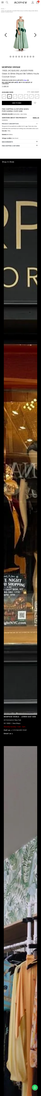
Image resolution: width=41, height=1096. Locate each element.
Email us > (8, 733)
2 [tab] (10, 57)
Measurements (7, 142)
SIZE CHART (35, 92)
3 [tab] (13, 57)
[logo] (20, 2)
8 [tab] (28, 57)
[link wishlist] (35, 103)
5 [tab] (19, 57)
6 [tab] (22, 57)
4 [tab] (16, 57)
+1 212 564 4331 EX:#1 (19, 730)
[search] (7, 2)
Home (2, 9)
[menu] (2, 2)
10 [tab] (33, 57)
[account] (33, 2)
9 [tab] (30, 57)
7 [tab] (25, 57)
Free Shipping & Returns (11, 146)
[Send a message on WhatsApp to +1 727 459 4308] (35, 1087)
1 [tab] (8, 57)
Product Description (10, 124)
